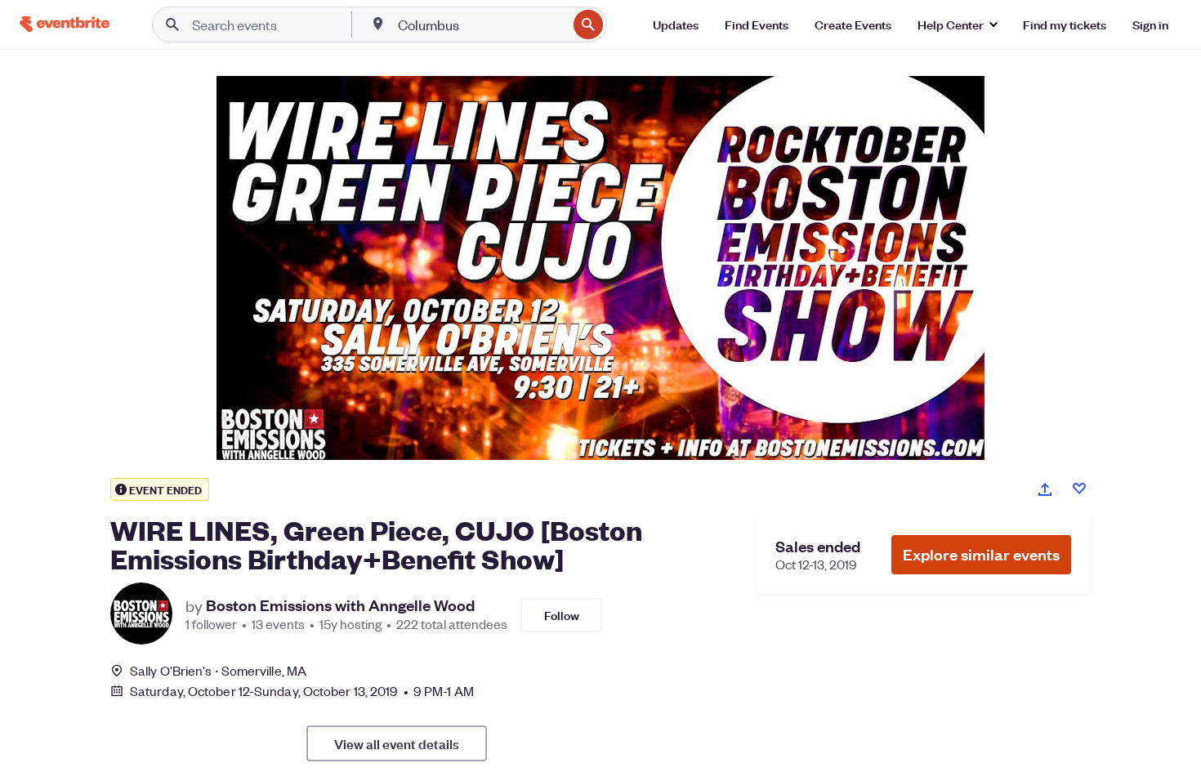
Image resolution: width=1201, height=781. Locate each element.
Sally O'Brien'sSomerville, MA (218, 670)
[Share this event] (1045, 489)
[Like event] (1079, 488)
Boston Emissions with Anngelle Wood (340, 605)
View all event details (396, 743)
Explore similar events (981, 554)
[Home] (64, 24)
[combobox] (481, 24)
